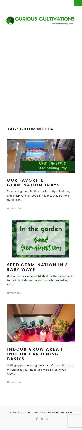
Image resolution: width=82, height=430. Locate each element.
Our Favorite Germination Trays (33, 182)
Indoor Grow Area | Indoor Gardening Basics (35, 354)
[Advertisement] (41, 76)
